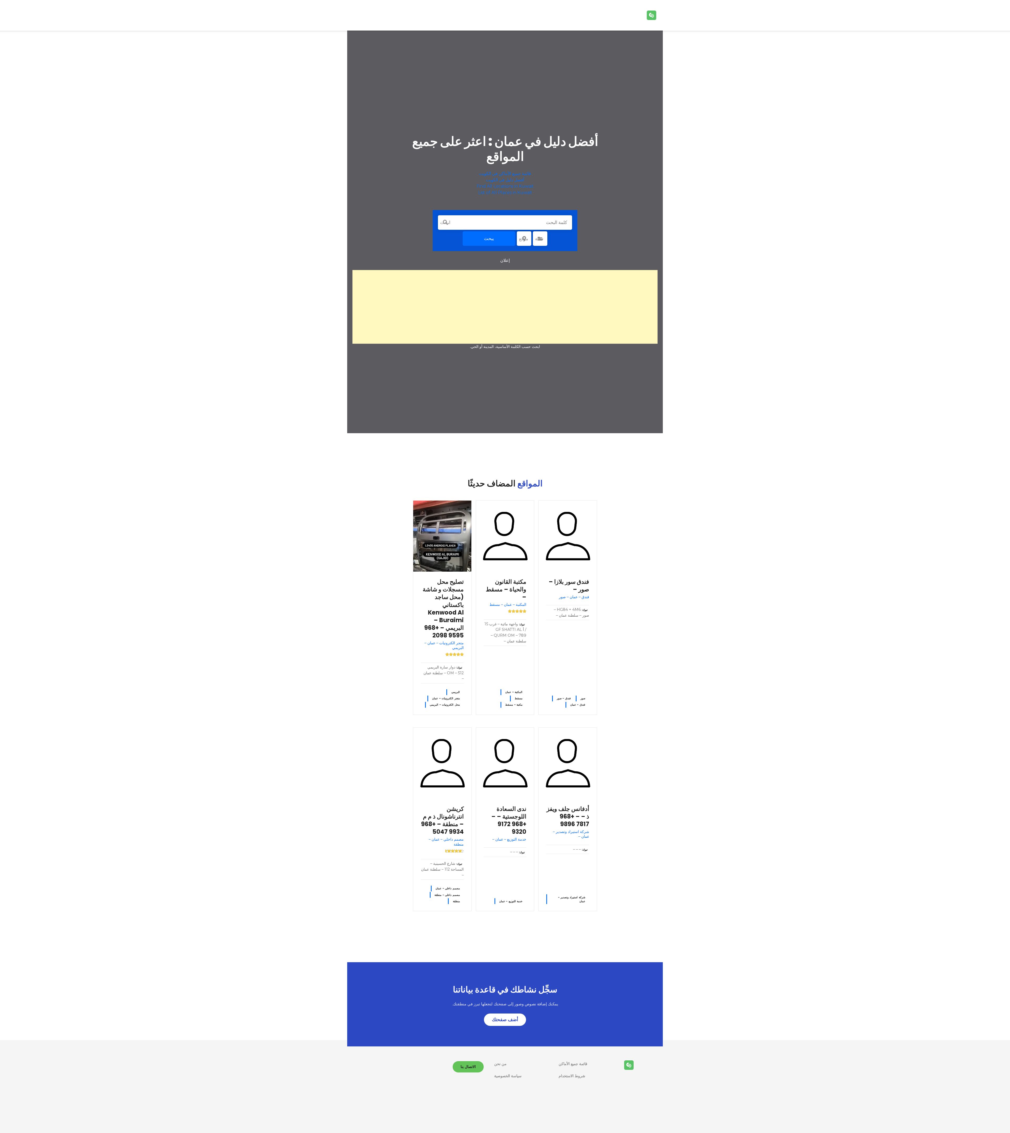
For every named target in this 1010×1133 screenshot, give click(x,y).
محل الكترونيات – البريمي (444, 704)
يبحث (489, 238)
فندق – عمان (577, 704)
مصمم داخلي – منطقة (447, 895)
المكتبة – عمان (513, 692)
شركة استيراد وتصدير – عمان (571, 899)
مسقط (518, 698)
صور (582, 698)
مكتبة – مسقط (513, 704)
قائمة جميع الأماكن (573, 1063)
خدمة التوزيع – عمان (510, 901)
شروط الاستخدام (572, 1076)
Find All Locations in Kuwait (505, 186)
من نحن (500, 1063)
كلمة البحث (445, 222)
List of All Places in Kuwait (505, 192)
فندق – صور (564, 698)
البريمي (455, 692)
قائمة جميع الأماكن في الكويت (505, 173)
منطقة (456, 901)
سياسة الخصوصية (508, 1076)
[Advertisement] (505, 307)
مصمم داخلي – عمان (447, 888)
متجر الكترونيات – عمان (445, 698)
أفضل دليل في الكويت (505, 179)
